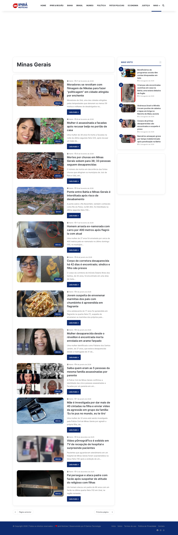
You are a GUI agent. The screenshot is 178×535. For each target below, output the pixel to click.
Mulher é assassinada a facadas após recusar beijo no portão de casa (87, 126)
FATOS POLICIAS (116, 5)
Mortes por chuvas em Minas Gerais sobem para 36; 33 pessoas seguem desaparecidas (89, 161)
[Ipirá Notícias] (20, 5)
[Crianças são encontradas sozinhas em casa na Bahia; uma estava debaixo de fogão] (128, 93)
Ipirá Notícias (63, 526)
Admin (71, 81)
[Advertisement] (89, 32)
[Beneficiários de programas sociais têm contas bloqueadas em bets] (128, 73)
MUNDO (89, 5)
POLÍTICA (101, 5)
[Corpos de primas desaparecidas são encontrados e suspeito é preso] (128, 124)
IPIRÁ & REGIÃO (56, 5)
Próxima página (102, 512)
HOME (43, 5)
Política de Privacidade (147, 526)
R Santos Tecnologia (92, 526)
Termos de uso (130, 526)
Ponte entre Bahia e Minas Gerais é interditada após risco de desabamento (89, 195)
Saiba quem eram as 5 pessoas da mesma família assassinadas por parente (88, 371)
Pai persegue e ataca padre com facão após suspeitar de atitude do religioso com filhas (87, 479)
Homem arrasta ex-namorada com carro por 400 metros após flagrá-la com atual (88, 230)
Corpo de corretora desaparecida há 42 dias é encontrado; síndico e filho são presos (88, 264)
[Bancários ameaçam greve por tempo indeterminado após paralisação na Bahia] (128, 139)
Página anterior (25, 512)
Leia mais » (74, 112)
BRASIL (79, 5)
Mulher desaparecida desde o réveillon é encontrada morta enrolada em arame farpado (85, 337)
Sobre (120, 526)
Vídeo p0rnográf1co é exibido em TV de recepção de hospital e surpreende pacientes (88, 444)
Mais (155, 5)
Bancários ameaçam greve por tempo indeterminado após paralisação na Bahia (149, 139)
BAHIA (70, 5)
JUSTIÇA (146, 5)
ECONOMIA (133, 5)
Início (114, 526)
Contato (161, 526)
